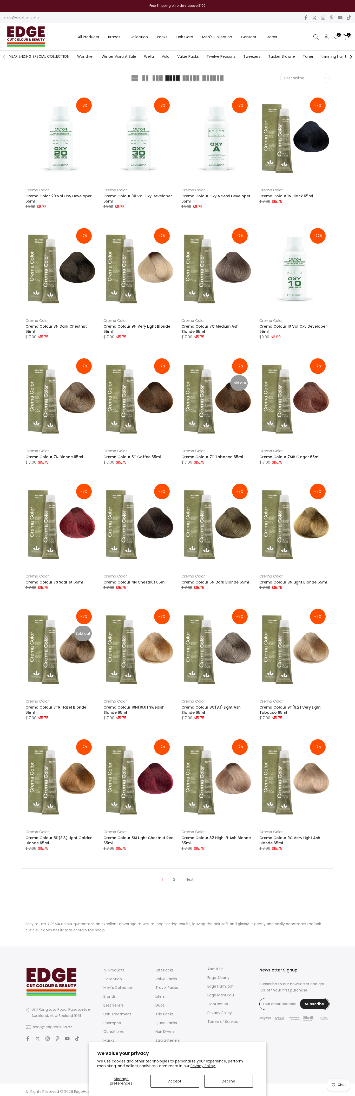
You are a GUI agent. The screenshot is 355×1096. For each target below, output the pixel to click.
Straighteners (167, 1040)
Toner (308, 56)
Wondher (85, 56)
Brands (114, 37)
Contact (249, 37)
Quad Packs (166, 1023)
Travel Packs (166, 987)
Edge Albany (218, 977)
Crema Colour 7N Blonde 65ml (54, 456)
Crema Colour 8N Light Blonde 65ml (293, 582)
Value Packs (188, 56)
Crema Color (37, 190)
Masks (108, 1040)
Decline (228, 1081)
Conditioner (114, 1031)
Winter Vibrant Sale (119, 56)
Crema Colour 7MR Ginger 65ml (289, 456)
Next (190, 879)
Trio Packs (164, 1014)
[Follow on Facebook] (306, 18)
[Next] (350, 56)
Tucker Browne (281, 56)
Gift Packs (164, 970)
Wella (149, 56)
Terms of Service (222, 1021)
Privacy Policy (219, 1012)
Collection (138, 37)
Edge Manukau (220, 995)
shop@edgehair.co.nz (21, 17)
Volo (165, 56)
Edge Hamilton (220, 986)
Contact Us (217, 1004)
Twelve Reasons (221, 56)
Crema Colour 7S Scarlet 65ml (54, 582)
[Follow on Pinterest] (331, 18)
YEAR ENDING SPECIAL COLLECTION (39, 56)
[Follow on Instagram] (323, 18)
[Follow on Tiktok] (348, 18)
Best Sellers (113, 1005)
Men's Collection (217, 37)
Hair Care (184, 37)
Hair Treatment (117, 1014)
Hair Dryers (165, 1031)
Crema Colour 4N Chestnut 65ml (134, 582)
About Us (215, 968)
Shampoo (112, 1023)
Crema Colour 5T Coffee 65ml (132, 456)
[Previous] (4, 56)
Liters (160, 996)
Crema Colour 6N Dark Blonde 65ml (215, 582)
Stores (271, 37)
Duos (160, 1005)
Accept (174, 1081)
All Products (88, 37)
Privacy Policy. (203, 1065)
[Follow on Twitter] (314, 18)
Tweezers (251, 56)
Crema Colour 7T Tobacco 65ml (212, 456)
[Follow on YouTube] (340, 18)
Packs (162, 37)
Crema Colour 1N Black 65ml (286, 196)
